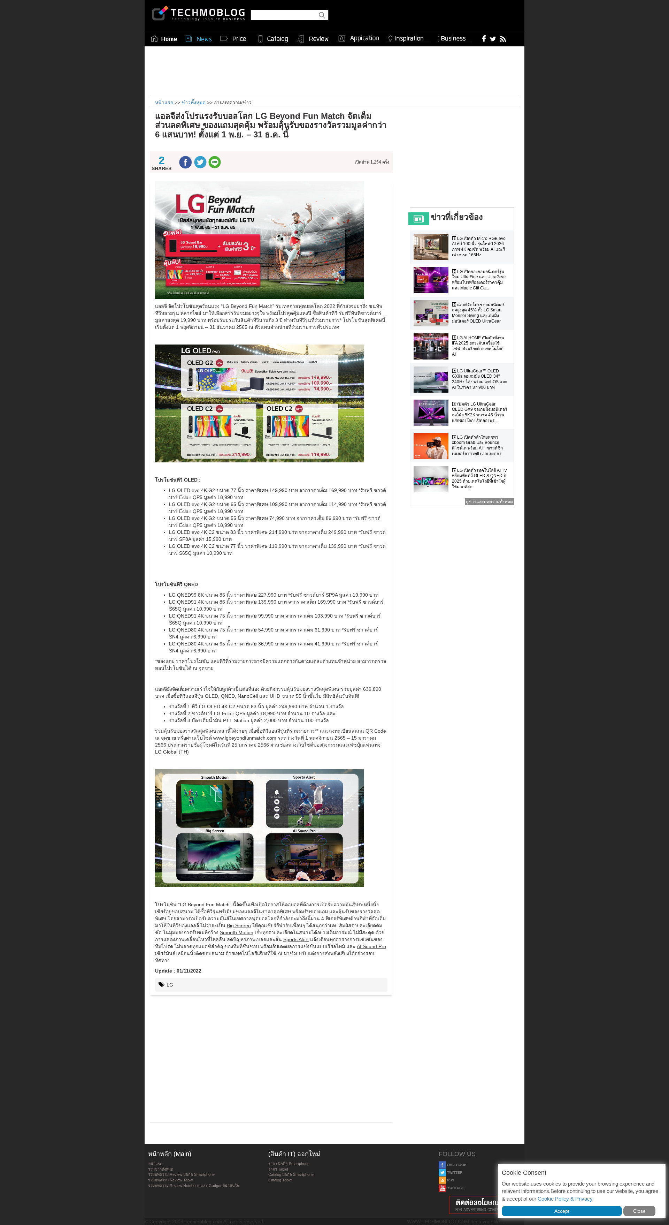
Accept (561, 1211)
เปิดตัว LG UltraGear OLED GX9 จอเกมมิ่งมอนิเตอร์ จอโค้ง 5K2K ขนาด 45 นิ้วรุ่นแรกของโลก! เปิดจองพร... (479, 412)
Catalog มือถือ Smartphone (291, 1174)
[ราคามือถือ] (233, 38)
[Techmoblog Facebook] (484, 38)
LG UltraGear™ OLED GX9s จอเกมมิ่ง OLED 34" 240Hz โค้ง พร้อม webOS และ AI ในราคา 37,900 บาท (479, 379)
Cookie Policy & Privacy (565, 1199)
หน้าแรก (155, 1164)
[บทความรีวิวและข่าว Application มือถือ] (358, 38)
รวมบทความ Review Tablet (170, 1180)
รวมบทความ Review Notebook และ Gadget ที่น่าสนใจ (193, 1186)
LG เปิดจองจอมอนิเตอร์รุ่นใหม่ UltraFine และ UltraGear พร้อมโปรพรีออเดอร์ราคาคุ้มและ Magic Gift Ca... (479, 279)
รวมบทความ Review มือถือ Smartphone (181, 1174)
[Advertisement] (334, 70)
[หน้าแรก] (164, 38)
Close (639, 1211)
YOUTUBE (455, 1188)
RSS (450, 1180)
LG (169, 985)
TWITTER (454, 1172)
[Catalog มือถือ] (273, 38)
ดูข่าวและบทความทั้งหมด (489, 501)
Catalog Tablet (280, 1180)
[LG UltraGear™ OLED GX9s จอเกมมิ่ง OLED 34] (433, 379)
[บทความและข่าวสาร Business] (454, 37)
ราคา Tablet (278, 1169)
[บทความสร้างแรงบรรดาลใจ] (408, 37)
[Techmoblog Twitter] (493, 38)
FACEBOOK (456, 1165)
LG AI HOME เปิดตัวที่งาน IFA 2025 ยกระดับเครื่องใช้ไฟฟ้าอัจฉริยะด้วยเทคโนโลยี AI (478, 346)
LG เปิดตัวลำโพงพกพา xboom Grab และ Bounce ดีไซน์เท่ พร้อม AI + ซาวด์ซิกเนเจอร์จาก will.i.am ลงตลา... (478, 445)
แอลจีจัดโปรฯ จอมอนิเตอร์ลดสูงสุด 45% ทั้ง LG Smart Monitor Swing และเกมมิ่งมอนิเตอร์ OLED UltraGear (478, 313)
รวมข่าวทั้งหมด (160, 1169)
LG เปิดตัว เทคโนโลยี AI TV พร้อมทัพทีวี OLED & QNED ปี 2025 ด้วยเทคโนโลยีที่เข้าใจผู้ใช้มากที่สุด (479, 478)
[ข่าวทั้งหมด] (198, 38)
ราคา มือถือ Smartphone (288, 1164)
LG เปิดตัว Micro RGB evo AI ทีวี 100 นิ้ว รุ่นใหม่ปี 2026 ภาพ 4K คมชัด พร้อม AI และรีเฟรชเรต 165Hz (479, 246)
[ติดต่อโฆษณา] (480, 1205)
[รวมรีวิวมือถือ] (313, 39)
